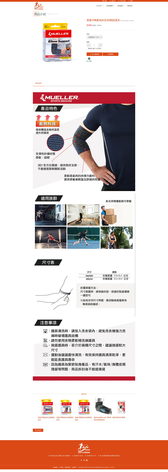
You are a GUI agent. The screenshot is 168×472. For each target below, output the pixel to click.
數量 (88, 42)
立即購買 (110, 54)
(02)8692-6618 (78, 455)
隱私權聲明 (67, 467)
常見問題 (61, 467)
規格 (88, 34)
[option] (57, 42)
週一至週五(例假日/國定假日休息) (110, 455)
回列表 (39, 430)
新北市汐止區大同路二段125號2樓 (60, 455)
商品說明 (38, 83)
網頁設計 (107, 467)
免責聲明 (74, 467)
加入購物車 (95, 54)
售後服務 (55, 467)
